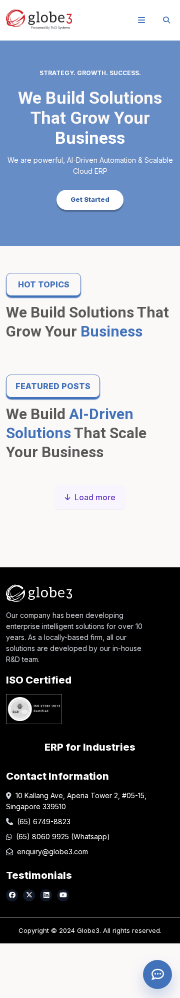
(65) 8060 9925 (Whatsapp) (63, 836)
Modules (24, 162)
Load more (95, 497)
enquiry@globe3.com (52, 851)
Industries (28, 188)
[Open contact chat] (157, 974)
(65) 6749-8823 (43, 821)
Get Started (90, 199)
